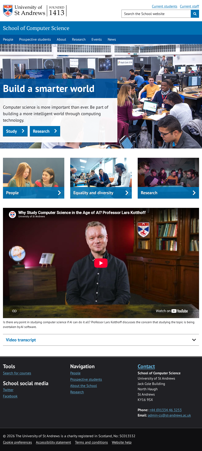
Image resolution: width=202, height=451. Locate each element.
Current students (164, 6)
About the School (83, 385)
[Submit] (195, 14)
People (8, 39)
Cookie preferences (17, 442)
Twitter (8, 390)
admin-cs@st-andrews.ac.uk (169, 415)
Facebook (10, 396)
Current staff (189, 6)
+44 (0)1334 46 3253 (165, 410)
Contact (146, 366)
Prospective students (35, 39)
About (61, 39)
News (112, 39)
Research (79, 39)
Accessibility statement (53, 442)
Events (97, 39)
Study (11, 131)
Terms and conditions (91, 442)
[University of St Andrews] (35, 11)
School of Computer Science (36, 28)
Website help (122, 442)
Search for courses (17, 373)
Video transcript (21, 340)
